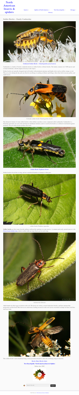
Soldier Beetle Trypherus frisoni (40, 169)
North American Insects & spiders (9, 7)
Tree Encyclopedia (59, 10)
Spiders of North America (41, 10)
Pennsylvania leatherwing (10, 231)
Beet (41, 361)
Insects (26, 10)
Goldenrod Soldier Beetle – (39, 64)
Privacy (50, 12)
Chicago (72, 10)
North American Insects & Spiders (45, 364)
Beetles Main (35, 361)
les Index (44, 361)
